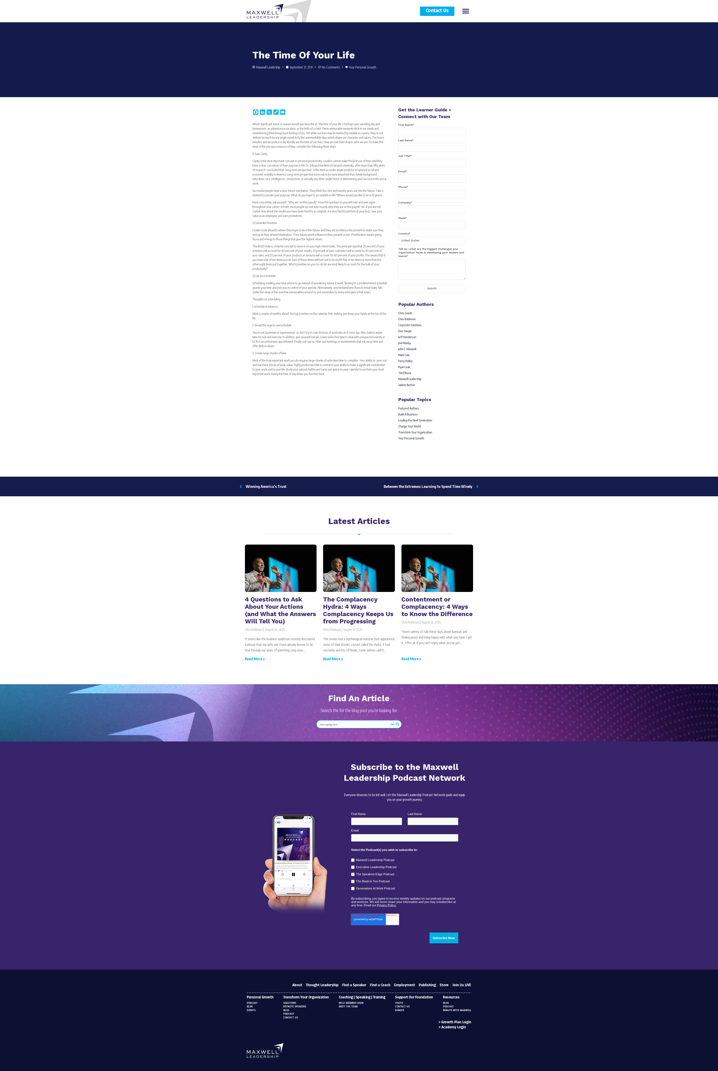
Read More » (255, 658)
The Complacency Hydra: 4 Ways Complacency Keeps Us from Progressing (358, 610)
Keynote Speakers (294, 1006)
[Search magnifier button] (397, 724)
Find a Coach (380, 985)
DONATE (399, 1010)
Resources (451, 997)
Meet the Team (348, 1006)
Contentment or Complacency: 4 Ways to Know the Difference (437, 607)
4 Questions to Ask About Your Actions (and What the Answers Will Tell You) (280, 610)
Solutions (289, 1003)
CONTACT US (402, 1006)
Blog (250, 1006)
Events (251, 1010)
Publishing (427, 985)
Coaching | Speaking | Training (362, 997)
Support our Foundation (414, 997)
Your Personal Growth (362, 67)
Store (444, 985)
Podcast (252, 1003)
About (297, 985)
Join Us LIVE (461, 985)
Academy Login (453, 1027)
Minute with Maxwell (457, 1010)
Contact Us (437, 10)
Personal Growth (260, 997)
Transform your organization (306, 997)
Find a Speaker (354, 985)
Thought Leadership (322, 985)
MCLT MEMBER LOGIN (351, 1003)
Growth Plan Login (456, 1022)
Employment (404, 985)
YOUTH (399, 1003)
